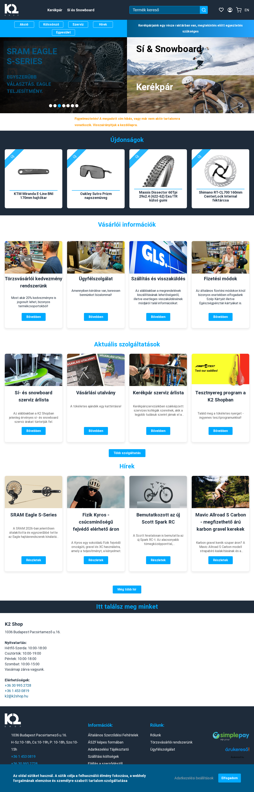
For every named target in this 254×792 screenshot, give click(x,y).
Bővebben (33, 317)
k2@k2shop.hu (16, 696)
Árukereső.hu (237, 757)
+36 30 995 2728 (18, 685)
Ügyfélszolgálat (96, 278)
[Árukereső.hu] (237, 750)
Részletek (33, 560)
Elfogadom (229, 778)
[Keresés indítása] (204, 10)
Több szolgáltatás (127, 453)
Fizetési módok (220, 278)
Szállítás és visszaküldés (158, 278)
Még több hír (127, 589)
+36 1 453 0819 (17, 691)
